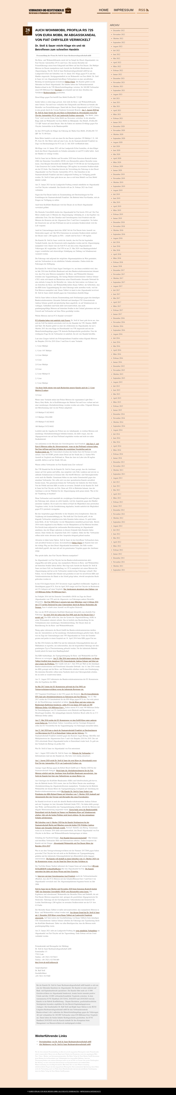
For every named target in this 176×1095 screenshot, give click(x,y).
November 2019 (119, 178)
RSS (142, 10)
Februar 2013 (118, 502)
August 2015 (117, 382)
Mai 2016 (116, 346)
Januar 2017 (117, 314)
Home (104, 10)
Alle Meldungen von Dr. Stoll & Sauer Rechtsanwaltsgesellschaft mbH (65, 1044)
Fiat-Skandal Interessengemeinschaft (73, 838)
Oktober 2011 (118, 566)
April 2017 (117, 302)
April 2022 (117, 62)
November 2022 (119, 34)
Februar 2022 (118, 70)
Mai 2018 (116, 250)
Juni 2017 (116, 294)
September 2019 (119, 186)
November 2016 (119, 322)
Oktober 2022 (118, 38)
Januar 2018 (117, 266)
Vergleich (58, 90)
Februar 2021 (118, 118)
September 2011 (119, 570)
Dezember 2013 (119, 462)
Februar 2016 (118, 358)
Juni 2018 (116, 246)
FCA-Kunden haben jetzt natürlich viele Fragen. (52, 320)
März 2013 (117, 498)
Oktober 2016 (118, 326)
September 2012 (119, 522)
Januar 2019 (117, 218)
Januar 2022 (117, 74)
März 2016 (117, 354)
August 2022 (117, 46)
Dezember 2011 (119, 558)
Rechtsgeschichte (50, 92)
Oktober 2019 (118, 182)
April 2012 (117, 542)
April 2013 (117, 494)
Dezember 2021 (119, 78)
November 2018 (119, 226)
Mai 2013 (116, 490)
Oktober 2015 (118, 374)
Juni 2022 (116, 54)
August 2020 (117, 142)
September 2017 (119, 282)
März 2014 (117, 450)
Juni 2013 (116, 486)
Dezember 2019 (119, 174)
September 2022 (119, 42)
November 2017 (119, 274)
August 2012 (117, 526)
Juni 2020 (116, 150)
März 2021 (117, 114)
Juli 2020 (116, 146)
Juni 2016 (116, 342)
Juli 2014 (116, 434)
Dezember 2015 (119, 366)
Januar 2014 (117, 458)
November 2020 (119, 130)
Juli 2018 (116, 242)
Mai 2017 (116, 298)
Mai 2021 (116, 106)
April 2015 (117, 398)
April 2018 (117, 254)
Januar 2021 (117, 122)
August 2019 (117, 190)
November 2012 (119, 514)
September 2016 (119, 330)
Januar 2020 (117, 170)
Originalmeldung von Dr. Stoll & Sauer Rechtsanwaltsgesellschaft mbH (65, 1041)
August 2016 (117, 334)
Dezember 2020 (119, 126)
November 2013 (119, 466)
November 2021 (119, 82)
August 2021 (117, 94)
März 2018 (117, 258)
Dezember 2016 (119, 318)
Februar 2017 (118, 310)
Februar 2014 (118, 454)
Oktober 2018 (118, 230)
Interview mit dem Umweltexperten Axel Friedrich (56, 876)
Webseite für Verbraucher (81, 753)
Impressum (123, 10)
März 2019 (117, 210)
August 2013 (117, 478)
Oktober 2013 (118, 470)
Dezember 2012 (119, 510)
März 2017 (117, 306)
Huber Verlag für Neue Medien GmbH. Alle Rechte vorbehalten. (54, 1091)
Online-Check (70, 81)
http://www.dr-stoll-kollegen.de (46, 962)
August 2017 (117, 286)
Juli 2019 (116, 194)
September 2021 (119, 90)
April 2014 (117, 446)
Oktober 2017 (118, 278)
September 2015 (119, 378)
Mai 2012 (116, 538)
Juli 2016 (116, 338)
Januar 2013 (117, 506)
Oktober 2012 (118, 518)
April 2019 (117, 206)
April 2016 (117, 350)
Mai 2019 (116, 202)
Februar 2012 (118, 550)
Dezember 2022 (119, 30)
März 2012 (117, 546)
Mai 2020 (116, 154)
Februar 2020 (118, 166)
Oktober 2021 (118, 86)
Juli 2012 (116, 530)
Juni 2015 (116, 390)
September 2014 (119, 426)
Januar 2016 (117, 362)
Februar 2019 (118, 214)
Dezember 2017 (119, 270)
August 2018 (117, 238)
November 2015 (119, 370)
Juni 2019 (116, 198)
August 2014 (117, 430)
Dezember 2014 (119, 414)
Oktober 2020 (118, 134)
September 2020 (119, 138)
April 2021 (117, 110)
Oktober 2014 (118, 422)
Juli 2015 (116, 386)
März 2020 (117, 162)
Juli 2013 (116, 482)
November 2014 (119, 418)
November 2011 (119, 562)
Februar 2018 (118, 262)
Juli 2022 (116, 50)
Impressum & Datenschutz (90, 1091)
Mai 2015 (116, 394)
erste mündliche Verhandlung (86, 930)
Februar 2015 (118, 406)
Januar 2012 (117, 554)
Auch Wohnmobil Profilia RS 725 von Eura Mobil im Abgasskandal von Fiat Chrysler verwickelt (65, 35)
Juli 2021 (116, 98)
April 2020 (117, 158)
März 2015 (117, 402)
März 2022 (117, 66)
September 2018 (119, 234)
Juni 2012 (116, 534)
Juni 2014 (116, 438)
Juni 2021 (116, 102)
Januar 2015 (117, 410)
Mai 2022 (116, 58)
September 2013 (119, 474)
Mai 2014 (116, 442)
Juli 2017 (116, 290)
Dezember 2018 (119, 222)
